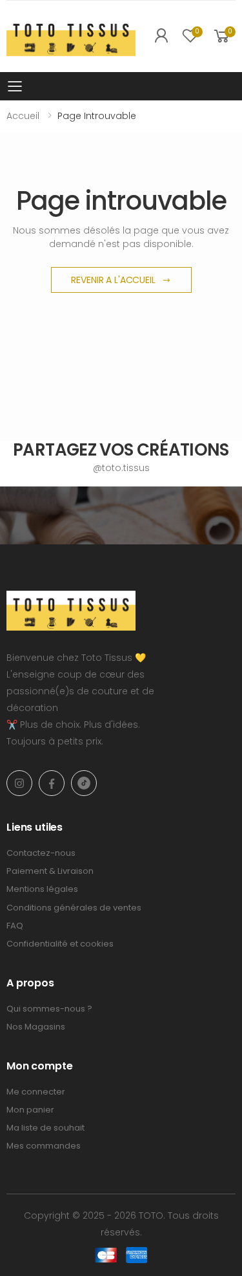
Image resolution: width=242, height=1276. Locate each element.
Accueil (22, 115)
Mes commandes (43, 1146)
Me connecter (35, 1092)
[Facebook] (52, 783)
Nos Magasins (35, 1027)
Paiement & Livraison (50, 871)
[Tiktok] (84, 783)
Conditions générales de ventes (73, 908)
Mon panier (30, 1110)
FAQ (14, 926)
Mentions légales (42, 889)
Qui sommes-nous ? (49, 1009)
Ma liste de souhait (45, 1128)
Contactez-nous (41, 853)
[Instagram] (19, 783)
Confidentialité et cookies (60, 944)
